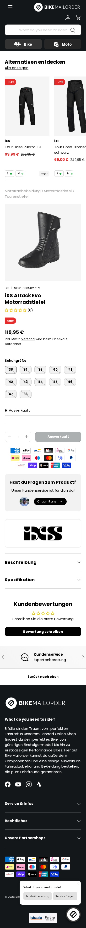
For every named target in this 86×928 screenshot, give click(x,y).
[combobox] (43, 30)
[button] (78, 18)
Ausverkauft (58, 436)
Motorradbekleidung (23, 190)
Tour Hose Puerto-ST (23, 146)
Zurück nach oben (43, 676)
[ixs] (43, 533)
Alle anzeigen (16, 67)
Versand (28, 339)
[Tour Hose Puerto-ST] (27, 106)
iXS (7, 288)
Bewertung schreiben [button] (43, 631)
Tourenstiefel (16, 196)
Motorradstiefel (58, 190)
